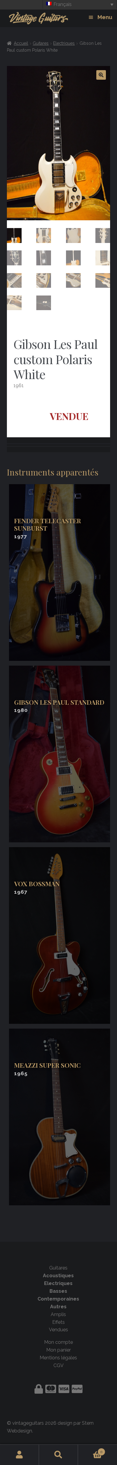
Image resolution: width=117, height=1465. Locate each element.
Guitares (41, 43)
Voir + (60, 572)
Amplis (58, 1314)
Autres (58, 1306)
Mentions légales (58, 1358)
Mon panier (58, 1350)
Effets (58, 1322)
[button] (101, 75)
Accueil (21, 43)
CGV (58, 1365)
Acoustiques (58, 1275)
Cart (90, 1450)
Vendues (58, 1329)
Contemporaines (58, 1299)
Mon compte (58, 1342)
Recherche (58, 1455)
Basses (58, 1291)
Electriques (64, 43)
